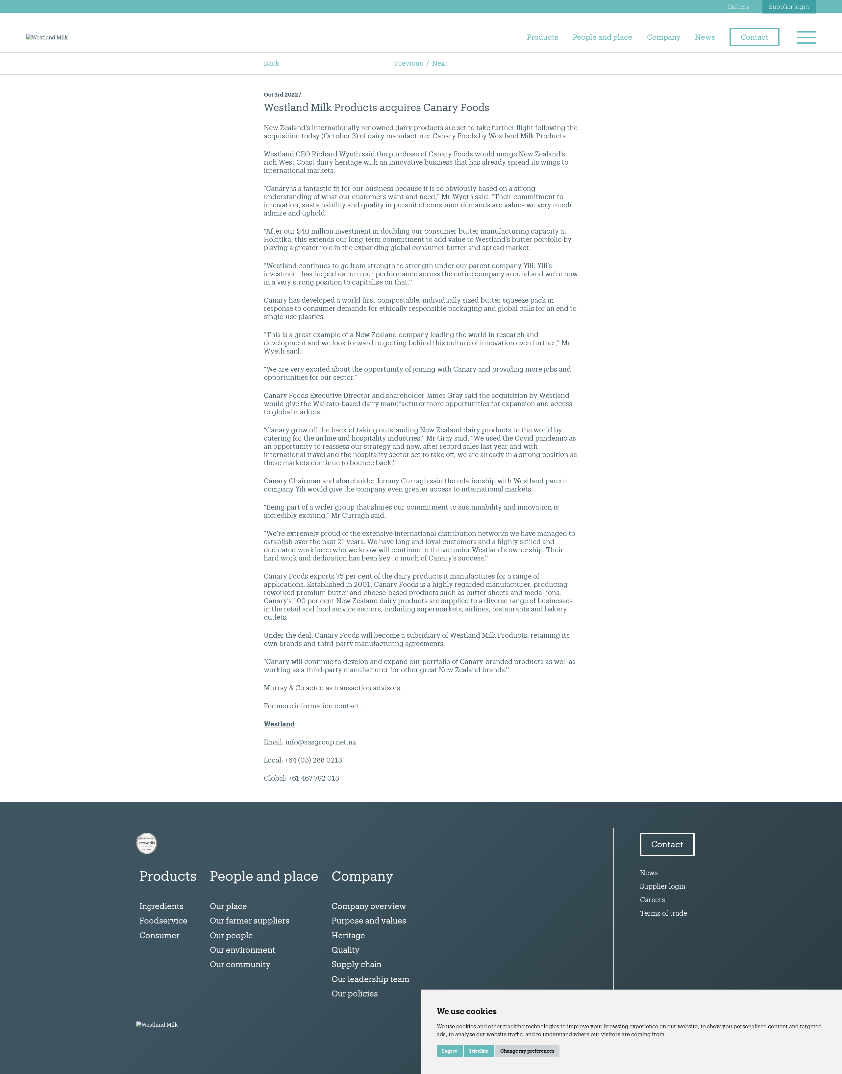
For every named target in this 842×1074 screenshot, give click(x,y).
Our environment (242, 949)
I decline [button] (478, 1051)
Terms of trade (663, 913)
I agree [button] (450, 1051)
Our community (240, 964)
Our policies (355, 993)
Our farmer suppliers (249, 920)
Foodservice (163, 920)
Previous (409, 63)
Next (440, 63)
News (705, 37)
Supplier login (789, 6)
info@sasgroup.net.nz (320, 742)
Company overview (369, 906)
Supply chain (357, 964)
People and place (602, 37)
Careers (738, 6)
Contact (754, 37)
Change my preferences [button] (527, 1051)
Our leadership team (370, 979)
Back (272, 63)
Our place (228, 906)
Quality (345, 949)
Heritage (348, 935)
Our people (231, 935)
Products (542, 37)
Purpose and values (369, 920)
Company (664, 37)
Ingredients (161, 906)
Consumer (159, 935)
